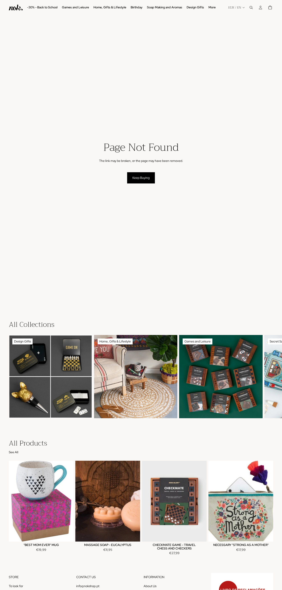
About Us (150, 586)
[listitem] (212, 7)
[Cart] (270, 7)
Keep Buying (141, 178)
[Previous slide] (82, 501)
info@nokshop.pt (87, 586)
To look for (16, 586)
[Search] (251, 7)
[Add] (67, 535)
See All (13, 452)
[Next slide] (268, 376)
